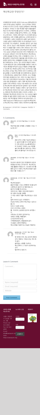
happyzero (8, 107)
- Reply (23, 233)
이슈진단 (30, 107)
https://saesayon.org (10, 337)
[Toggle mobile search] (31, 4)
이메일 (17, 316)
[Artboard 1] (32, 314)
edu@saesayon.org (9, 333)
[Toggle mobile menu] (36, 4)
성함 (17, 324)
